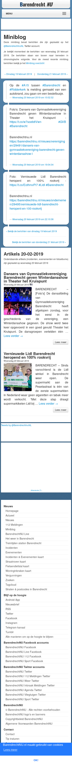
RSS (8, 609)
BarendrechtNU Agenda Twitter (24, 690)
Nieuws (10, 520)
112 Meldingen (14, 524)
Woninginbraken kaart (18, 571)
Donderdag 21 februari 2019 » (52, 73)
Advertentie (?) (36, 490)
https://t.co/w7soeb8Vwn (25, 122)
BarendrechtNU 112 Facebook (23, 656)
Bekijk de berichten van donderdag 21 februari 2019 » (39, 242)
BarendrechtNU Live (17, 534)
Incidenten (12, 547)
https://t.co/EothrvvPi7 (24, 185)
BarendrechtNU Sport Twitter (22, 699)
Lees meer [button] (10, 749)
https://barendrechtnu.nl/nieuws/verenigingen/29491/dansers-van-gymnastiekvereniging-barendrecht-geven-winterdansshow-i (37, 147)
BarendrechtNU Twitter (19, 671)
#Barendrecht (51, 85)
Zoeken (10, 580)
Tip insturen (12, 738)
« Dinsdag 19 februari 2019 (18, 73)
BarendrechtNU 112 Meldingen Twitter (28, 676)
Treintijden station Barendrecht (23, 543)
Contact (10, 734)
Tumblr (10, 632)
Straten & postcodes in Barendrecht (26, 589)
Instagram (11, 623)
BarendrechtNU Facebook (21, 647)
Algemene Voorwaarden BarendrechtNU (29, 723)
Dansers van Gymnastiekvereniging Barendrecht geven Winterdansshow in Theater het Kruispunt (36, 277)
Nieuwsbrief (12, 604)
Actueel (10, 515)
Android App (13, 600)
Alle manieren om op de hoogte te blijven (29, 636)
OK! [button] (36, 760)
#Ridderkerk (18, 89)
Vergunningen (14, 575)
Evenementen (14, 552)
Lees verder (13, 336)
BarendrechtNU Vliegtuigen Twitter (26, 694)
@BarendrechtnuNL (14, 45)
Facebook (11, 618)
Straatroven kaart (16, 561)
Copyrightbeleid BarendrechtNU (24, 719)
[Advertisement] (40, 24)
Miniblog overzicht (35, 63)
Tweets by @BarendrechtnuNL (16, 425)
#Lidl (42, 185)
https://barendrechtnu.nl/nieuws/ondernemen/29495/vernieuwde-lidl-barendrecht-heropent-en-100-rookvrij (38, 204)
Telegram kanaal (15, 627)
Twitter (9, 613)
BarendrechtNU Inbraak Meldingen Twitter (30, 685)
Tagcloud (11, 584)
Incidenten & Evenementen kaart (25, 557)
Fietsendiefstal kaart (17, 566)
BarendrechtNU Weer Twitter (22, 681)
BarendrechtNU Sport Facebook (24, 661)
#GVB (62, 122)
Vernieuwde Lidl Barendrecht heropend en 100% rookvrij (29, 355)
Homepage (12, 511)
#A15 (25, 85)
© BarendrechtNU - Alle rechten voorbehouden (33, 709)
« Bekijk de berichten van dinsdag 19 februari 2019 (31, 231)
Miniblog (10, 529)
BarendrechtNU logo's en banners (25, 714)
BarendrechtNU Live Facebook (24, 652)
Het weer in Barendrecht (20, 538)
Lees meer (60, 342)
